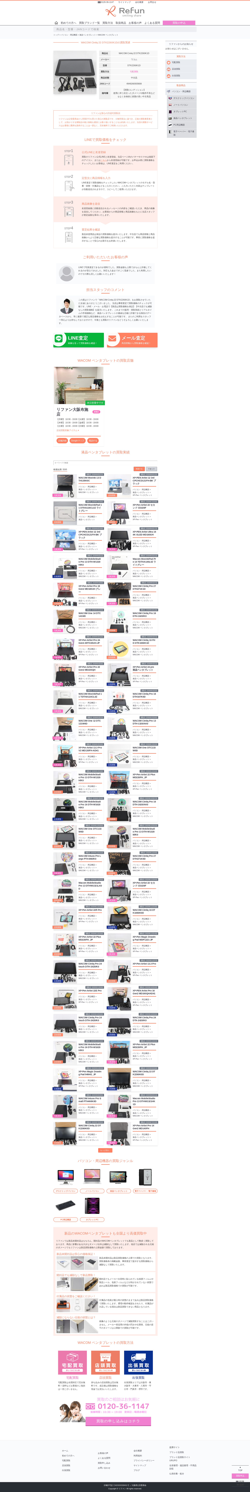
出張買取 (57, 576)
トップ (56, 35)
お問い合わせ (104, 1468)
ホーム (65, 1451)
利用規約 (138, 1456)
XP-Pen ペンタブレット (142, 495)
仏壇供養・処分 (176, 1474)
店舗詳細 (62, 441)
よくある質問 (152, 22)
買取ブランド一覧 (89, 22)
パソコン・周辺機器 (69, 35)
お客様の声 (135, 22)
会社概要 (139, 2)
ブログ (137, 1470)
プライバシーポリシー (144, 1460)
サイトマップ (124, 2)
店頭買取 (111, 495)
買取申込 (240, 1476)
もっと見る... (105, 1150)
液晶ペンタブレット (87, 35)
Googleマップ (77, 441)
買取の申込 (179, 22)
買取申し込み (104, 1463)
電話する (93, 441)
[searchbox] (125, 29)
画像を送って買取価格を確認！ (82, 343)
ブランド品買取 (176, 1452)
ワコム (134, 59)
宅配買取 (134, 71)
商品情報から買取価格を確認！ (136, 343)
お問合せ (152, 2)
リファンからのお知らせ (181, 44)
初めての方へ (68, 22)
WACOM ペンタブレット (108, 35)
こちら (104, 160)
